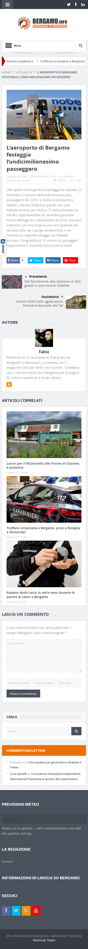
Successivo (50, 297)
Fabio (24, 176)
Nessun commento (18, 180)
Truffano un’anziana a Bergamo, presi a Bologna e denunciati (43, 530)
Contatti (7, 861)
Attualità (68, 176)
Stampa (62, 180)
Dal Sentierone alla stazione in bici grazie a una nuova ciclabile (52, 283)
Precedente (38, 276)
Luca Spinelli (18, 774)
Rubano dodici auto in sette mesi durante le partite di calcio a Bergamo (41, 594)
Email (77, 180)
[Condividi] (3, 246)
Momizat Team (44, 940)
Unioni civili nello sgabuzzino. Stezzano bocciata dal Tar (40, 303)
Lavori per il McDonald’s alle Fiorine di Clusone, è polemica (43, 465)
